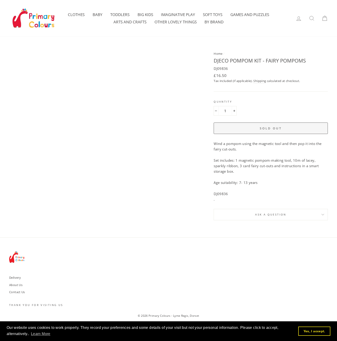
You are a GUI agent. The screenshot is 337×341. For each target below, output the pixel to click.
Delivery (15, 278)
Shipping (259, 81)
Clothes (76, 14)
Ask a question (270, 214)
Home (218, 54)
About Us (15, 285)
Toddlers (120, 14)
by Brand (214, 22)
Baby (97, 14)
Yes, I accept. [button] (314, 331)
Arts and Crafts (129, 22)
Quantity (223, 101)
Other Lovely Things (176, 22)
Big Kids (145, 14)
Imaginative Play (178, 14)
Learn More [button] (40, 334)
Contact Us (17, 292)
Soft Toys (212, 14)
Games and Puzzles (249, 14)
